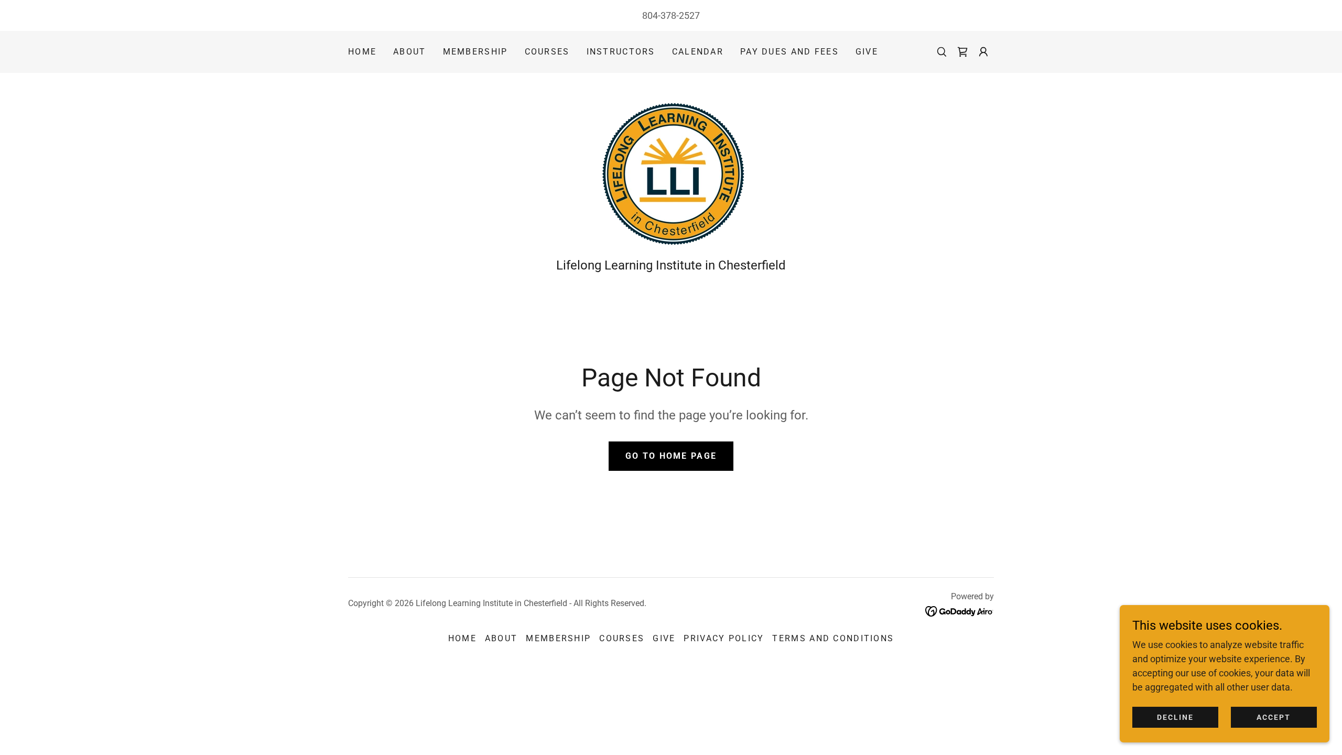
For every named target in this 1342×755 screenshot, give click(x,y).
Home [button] (462, 638)
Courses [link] (547, 52)
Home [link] (362, 52)
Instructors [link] (621, 52)
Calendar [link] (697, 52)
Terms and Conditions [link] (833, 638)
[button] (962, 51)
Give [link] (867, 52)
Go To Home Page (671, 456)
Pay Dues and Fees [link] (789, 52)
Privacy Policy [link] (724, 638)
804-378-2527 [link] (671, 15)
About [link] (409, 52)
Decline (1175, 717)
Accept (1274, 717)
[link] (671, 168)
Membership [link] (475, 52)
